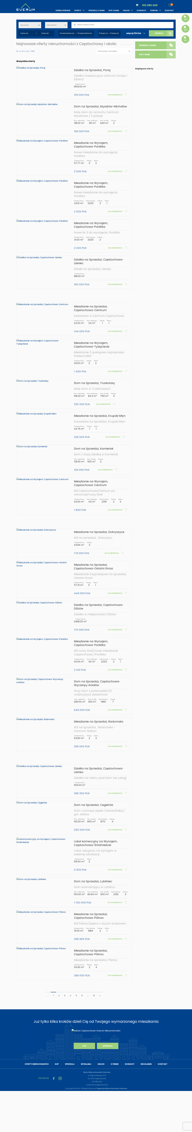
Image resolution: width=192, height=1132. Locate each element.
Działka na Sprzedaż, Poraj (92, 70)
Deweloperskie (63, 10)
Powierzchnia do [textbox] (85, 33)
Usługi (126, 10)
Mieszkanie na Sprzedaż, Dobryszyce (99, 532)
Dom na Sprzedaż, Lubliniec (93, 881)
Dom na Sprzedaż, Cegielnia (93, 805)
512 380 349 (149, 5)
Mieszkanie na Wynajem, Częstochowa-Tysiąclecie (91, 344)
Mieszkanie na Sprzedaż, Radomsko (98, 721)
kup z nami (144, 54)
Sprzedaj (107, 1046)
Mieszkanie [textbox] (52, 25)
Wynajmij (86, 1064)
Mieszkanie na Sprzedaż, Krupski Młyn (100, 416)
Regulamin (146, 1064)
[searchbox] (125, 24)
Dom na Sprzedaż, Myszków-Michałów (100, 106)
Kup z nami (114, 10)
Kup (84, 1046)
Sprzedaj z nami (96, 10)
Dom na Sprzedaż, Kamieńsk (93, 449)
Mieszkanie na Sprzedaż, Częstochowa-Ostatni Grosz (93, 566)
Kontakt (169, 10)
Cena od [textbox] (24, 33)
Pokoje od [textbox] (103, 33)
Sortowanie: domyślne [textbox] (107, 51)
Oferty (77, 10)
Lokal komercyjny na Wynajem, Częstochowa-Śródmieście (95, 843)
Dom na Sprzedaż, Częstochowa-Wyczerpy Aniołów (97, 683)
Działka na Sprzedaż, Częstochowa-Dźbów (99, 606)
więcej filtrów (133, 33)
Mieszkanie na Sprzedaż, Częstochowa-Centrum (90, 308)
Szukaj (159, 33)
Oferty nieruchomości (37, 1064)
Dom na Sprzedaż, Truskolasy (94, 383)
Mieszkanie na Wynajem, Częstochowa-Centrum (91, 483)
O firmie (115, 1064)
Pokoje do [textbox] (114, 33)
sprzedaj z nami (147, 45)
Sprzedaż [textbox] (25, 25)
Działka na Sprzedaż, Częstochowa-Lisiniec (99, 261)
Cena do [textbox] (45, 33)
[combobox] (30, 25)
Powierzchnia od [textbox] (67, 33)
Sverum (154, 10)
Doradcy (141, 10)
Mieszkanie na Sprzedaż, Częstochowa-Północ (90, 916)
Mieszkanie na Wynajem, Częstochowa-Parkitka (91, 144)
